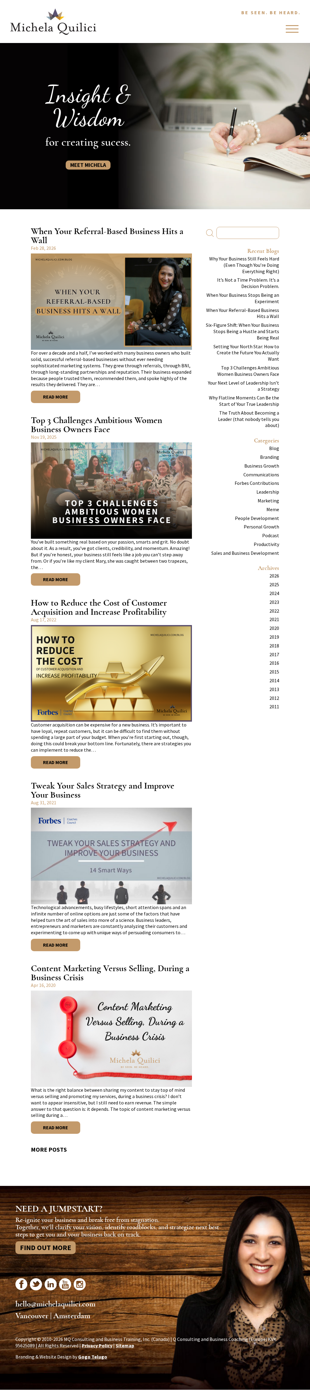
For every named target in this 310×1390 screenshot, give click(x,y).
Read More (55, 397)
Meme (272, 509)
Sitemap (125, 1345)
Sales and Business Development (245, 553)
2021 (274, 619)
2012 (274, 698)
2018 (274, 646)
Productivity (266, 544)
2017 (274, 654)
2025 (274, 584)
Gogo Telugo (92, 1357)
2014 (274, 680)
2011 (274, 706)
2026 (274, 576)
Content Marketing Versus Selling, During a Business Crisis (110, 973)
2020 (274, 628)
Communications (261, 475)
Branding (269, 457)
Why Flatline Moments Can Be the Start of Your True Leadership (244, 401)
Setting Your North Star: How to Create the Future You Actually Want (246, 352)
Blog (274, 448)
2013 (274, 689)
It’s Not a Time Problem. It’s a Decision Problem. (248, 283)
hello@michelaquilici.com (55, 1304)
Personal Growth (261, 527)
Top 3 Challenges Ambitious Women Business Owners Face (96, 425)
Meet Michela (88, 164)
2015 (274, 672)
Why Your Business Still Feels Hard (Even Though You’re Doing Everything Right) (244, 265)
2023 (274, 602)
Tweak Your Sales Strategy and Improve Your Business (102, 790)
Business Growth (261, 466)
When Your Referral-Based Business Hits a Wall (107, 236)
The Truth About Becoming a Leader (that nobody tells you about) (248, 419)
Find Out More (45, 1247)
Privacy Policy (97, 1345)
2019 (274, 637)
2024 (274, 593)
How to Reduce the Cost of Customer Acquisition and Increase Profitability (99, 607)
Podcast (270, 535)
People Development (257, 518)
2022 (274, 611)
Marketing (268, 501)
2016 (274, 663)
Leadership (267, 492)
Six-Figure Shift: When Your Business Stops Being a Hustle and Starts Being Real (242, 331)
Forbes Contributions (257, 483)
